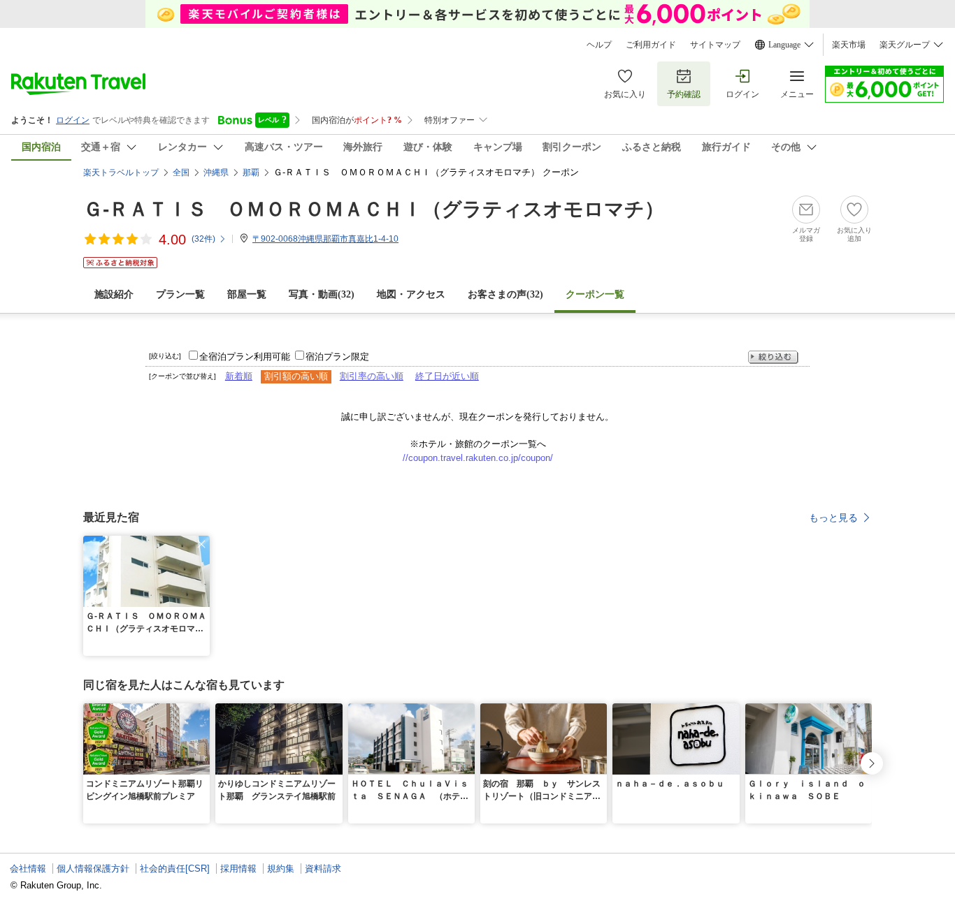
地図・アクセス (411, 294)
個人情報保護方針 (93, 868)
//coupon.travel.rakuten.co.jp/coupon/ (478, 458)
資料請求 (323, 868)
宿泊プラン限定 (337, 356)
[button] (201, 544)
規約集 (280, 868)
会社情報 (28, 868)
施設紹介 (114, 294)
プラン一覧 (180, 294)
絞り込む (773, 357)
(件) (203, 239)
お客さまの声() (505, 294)
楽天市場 (849, 45)
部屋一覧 (246, 294)
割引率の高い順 (371, 376)
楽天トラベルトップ (121, 172)
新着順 (238, 376)
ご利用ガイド (651, 45)
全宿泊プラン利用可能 (244, 356)
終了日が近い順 (447, 376)
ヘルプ (599, 45)
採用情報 (238, 868)
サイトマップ (715, 45)
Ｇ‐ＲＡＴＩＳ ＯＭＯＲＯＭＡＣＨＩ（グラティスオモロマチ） (373, 209)
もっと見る (833, 517)
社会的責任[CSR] (175, 868)
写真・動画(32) (321, 294)
